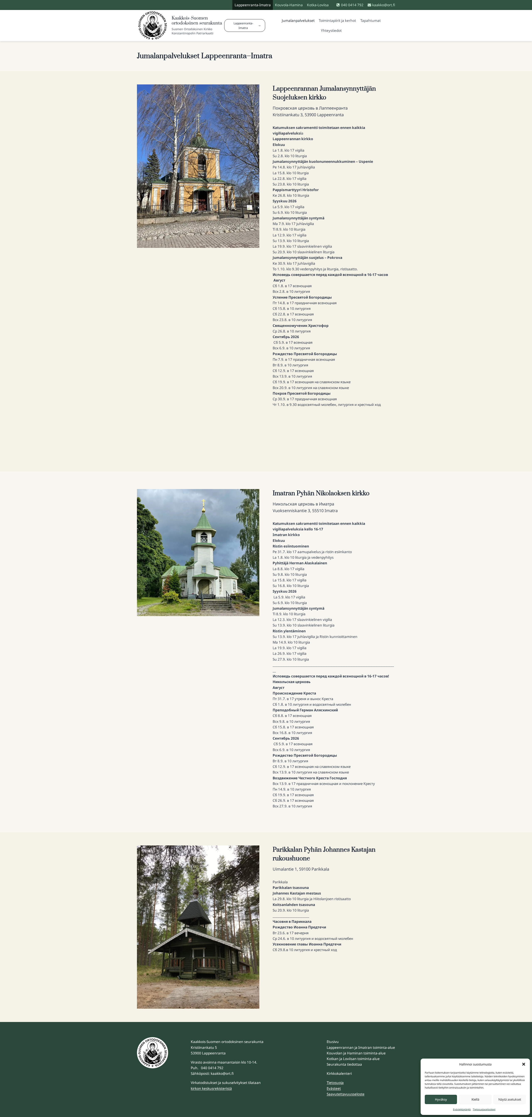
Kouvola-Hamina (289, 4)
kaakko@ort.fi (222, 1073)
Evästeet (334, 1088)
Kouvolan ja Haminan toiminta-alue (356, 1053)
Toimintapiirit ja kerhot (337, 20)
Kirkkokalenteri (339, 1073)
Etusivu (333, 1041)
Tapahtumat (370, 20)
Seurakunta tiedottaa (344, 1064)
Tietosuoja (335, 1082)
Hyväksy (441, 1099)
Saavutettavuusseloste (346, 1094)
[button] (524, 1064)
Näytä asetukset (509, 1099)
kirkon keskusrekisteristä (211, 1088)
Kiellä (475, 1099)
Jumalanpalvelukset (298, 20)
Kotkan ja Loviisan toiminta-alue (353, 1058)
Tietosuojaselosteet (484, 1109)
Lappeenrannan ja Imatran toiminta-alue (361, 1047)
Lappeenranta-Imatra (253, 4)
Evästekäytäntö (462, 1109)
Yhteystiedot (331, 30)
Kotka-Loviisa (318, 4)
